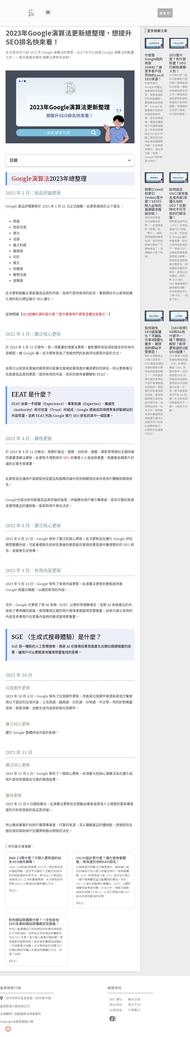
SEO (66, 457)
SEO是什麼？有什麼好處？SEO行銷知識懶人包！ (177, 62)
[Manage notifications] (8, 1029)
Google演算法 (31, 178)
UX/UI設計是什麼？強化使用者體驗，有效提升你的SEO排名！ (101, 859)
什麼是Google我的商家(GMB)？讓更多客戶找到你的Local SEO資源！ (154, 66)
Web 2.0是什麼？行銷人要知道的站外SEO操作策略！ (35, 859)
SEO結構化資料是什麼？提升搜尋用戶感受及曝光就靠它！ (65, 314)
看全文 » (13, 890)
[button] (48, 12)
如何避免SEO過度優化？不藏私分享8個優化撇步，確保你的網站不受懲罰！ (154, 339)
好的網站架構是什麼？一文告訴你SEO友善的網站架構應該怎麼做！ (34, 921)
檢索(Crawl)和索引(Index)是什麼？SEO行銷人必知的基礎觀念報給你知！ (154, 201)
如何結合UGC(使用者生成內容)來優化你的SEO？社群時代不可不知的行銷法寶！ (178, 203)
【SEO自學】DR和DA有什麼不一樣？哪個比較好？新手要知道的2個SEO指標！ (178, 339)
